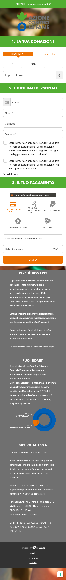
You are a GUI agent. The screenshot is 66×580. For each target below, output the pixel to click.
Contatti (33, 562)
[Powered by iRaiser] (33, 548)
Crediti (33, 553)
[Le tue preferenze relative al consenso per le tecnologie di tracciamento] (60, 574)
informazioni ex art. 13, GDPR (33, 142)
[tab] (18, 54)
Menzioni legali (33, 558)
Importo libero (59, 75)
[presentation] (18, 54)
